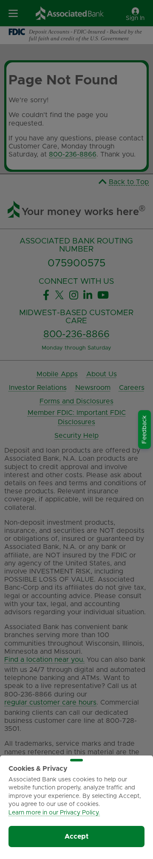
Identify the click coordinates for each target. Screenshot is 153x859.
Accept (76, 836)
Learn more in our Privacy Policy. (54, 813)
